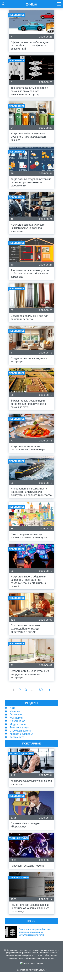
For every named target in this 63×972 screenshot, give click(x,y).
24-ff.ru (31, 3)
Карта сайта (17, 737)
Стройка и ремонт (20, 730)
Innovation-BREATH (37, 969)
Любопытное (17, 721)
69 (41, 689)
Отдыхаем (16, 714)
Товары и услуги (19, 727)
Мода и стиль (18, 724)
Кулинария (16, 717)
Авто (13, 708)
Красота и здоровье (21, 734)
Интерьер (15, 711)
